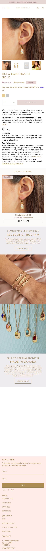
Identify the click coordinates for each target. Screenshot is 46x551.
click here (36, 156)
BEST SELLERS (7, 499)
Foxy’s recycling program (12, 163)
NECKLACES (6, 503)
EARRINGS (6, 507)
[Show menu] (3, 8)
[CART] (42, 8)
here (4, 124)
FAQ (3, 519)
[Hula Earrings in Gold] (23, 194)
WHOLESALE (7, 531)
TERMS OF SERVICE (9, 527)
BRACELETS (6, 511)
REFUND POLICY (8, 523)
